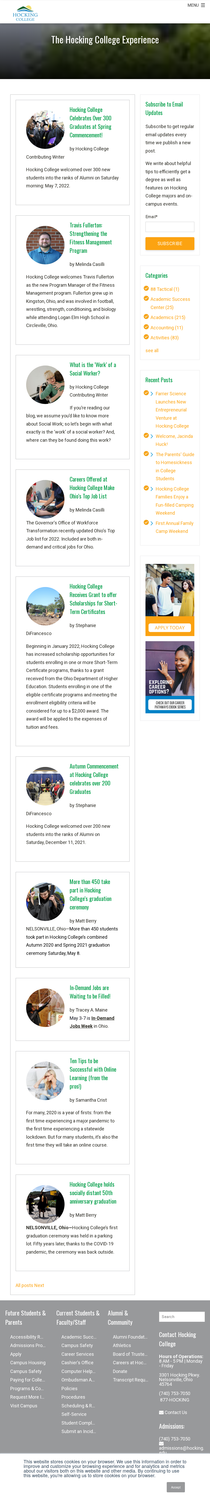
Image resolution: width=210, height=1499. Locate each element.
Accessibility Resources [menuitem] (30, 1337)
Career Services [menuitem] (77, 1354)
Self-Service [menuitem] (74, 1414)
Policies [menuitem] (69, 1388)
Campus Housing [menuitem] (28, 1362)
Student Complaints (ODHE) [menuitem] (81, 1423)
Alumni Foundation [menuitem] (132, 1337)
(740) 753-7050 (174, 1393)
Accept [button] (176, 1487)
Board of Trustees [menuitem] (131, 1354)
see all (152, 350)
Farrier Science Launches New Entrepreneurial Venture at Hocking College (172, 410)
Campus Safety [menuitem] (26, 1371)
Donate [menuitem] (120, 1371)
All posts (24, 1285)
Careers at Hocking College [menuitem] (133, 1362)
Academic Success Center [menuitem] (81, 1337)
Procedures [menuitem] (73, 1397)
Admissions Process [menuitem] (30, 1345)
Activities (165, 337)
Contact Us (175, 1412)
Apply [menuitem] (16, 1354)
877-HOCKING (174, 1399)
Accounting (167, 327)
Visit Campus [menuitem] (23, 1405)
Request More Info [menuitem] (29, 1397)
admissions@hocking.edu (181, 1450)
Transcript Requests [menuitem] (133, 1379)
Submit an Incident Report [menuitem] (81, 1431)
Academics (168, 317)
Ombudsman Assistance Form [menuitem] (81, 1379)
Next (39, 1285)
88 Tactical (165, 289)
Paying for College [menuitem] (28, 1379)
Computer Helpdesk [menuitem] (81, 1371)
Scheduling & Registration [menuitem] (81, 1405)
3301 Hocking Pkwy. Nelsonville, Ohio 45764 (179, 1379)
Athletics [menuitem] (122, 1345)
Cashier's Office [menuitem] (77, 1362)
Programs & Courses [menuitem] (30, 1388)
